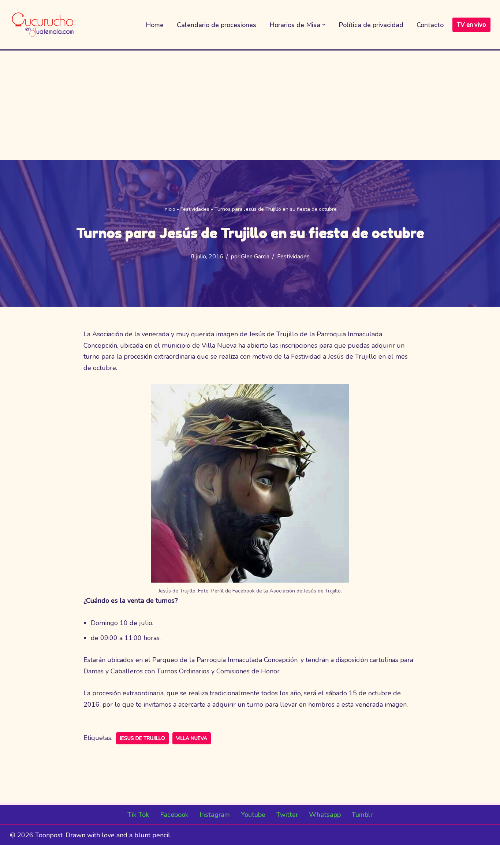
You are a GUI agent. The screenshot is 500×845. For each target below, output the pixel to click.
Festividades (194, 209)
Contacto (430, 24)
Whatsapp (325, 814)
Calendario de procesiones (216, 24)
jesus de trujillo (142, 738)
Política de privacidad (371, 24)
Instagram (214, 814)
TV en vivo (471, 24)
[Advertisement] (250, 105)
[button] (323, 24)
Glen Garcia (255, 257)
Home (155, 24)
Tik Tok (138, 814)
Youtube (253, 814)
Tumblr (362, 814)
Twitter (287, 814)
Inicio (169, 209)
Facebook (174, 814)
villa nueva (191, 738)
